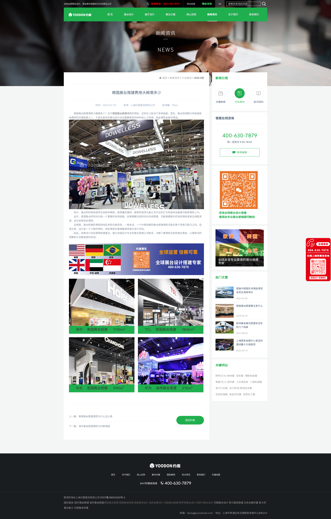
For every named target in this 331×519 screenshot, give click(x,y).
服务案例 (171, 475)
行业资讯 (187, 78)
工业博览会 (242, 382)
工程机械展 (256, 382)
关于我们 (233, 14)
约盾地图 (216, 475)
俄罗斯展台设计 (187, 502)
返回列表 (190, 420)
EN (220, 4)
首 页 (110, 14)
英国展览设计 (141, 502)
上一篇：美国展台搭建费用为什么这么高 (90, 416)
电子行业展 (221, 388)
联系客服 (242, 152)
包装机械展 (221, 394)
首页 (164, 78)
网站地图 (191, 4)
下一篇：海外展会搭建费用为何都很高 (89, 426)
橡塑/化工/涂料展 (224, 382)
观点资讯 (186, 475)
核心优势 (191, 14)
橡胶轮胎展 (251, 376)
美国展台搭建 (111, 502)
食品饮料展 (235, 394)
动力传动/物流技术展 (240, 388)
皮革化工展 (249, 394)
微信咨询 (207, 4)
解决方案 (170, 14)
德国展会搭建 (126, 502)
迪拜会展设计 (156, 502)
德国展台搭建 (119, 113)
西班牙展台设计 (204, 502)
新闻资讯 (212, 14)
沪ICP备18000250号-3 (112, 497)
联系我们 (254, 14)
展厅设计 (149, 14)
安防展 (239, 376)
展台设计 (129, 14)
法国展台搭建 (171, 502)
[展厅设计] (80, 14)
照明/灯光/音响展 (224, 376)
